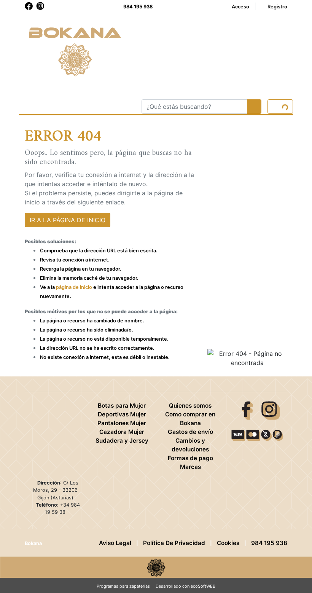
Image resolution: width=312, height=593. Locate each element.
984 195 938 (138, 7)
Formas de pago (190, 458)
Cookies (228, 543)
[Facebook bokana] (29, 6)
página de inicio (74, 287)
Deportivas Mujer (122, 414)
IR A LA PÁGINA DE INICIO (67, 220)
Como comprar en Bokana (190, 419)
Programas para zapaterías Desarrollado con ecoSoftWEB (156, 586)
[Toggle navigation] (29, 106)
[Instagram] (270, 410)
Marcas (190, 466)
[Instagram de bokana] (40, 6)
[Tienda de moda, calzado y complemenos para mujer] (156, 566)
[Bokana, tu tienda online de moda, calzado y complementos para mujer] (76, 50)
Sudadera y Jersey (122, 440)
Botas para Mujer (122, 405)
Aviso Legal (115, 543)
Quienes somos (190, 405)
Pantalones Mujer (121, 423)
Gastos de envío (190, 431)
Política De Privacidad (174, 543)
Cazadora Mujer (121, 431)
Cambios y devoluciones (190, 445)
